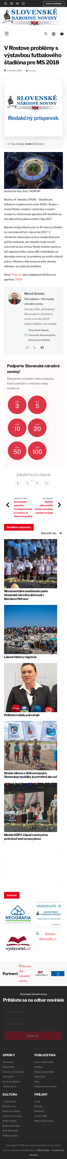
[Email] (27, 348)
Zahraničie (8, 1076)
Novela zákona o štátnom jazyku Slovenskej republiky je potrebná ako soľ (30, 775)
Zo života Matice (11, 1081)
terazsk (32, 71)
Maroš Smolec (34, 293)
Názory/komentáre (44, 1071)
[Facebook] (42, 348)
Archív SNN (40, 1116)
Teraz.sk (16, 274)
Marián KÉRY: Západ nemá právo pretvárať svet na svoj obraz (26, 837)
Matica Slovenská (54, 4)
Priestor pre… (10, 1106)
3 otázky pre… (10, 1101)
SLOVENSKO (33, 867)
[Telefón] (35, 348)
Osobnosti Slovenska (45, 1086)
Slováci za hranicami (14, 1071)
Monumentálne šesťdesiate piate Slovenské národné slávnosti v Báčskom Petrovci (26, 595)
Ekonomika (9, 1066)
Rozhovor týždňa (11, 1111)
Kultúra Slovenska (12, 1116)
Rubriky (38, 1106)
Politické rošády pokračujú (21, 715)
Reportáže (39, 1076)
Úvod (37, 1101)
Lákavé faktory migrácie (20, 657)
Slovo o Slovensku (44, 1062)
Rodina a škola (10, 1135)
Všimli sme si (9, 1086)
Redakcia (39, 1111)
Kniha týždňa (9, 1120)
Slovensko (8, 1062)
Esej (36, 1081)
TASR (18, 279)
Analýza (38, 1066)
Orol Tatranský (10, 1130)
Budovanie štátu (11, 1125)
